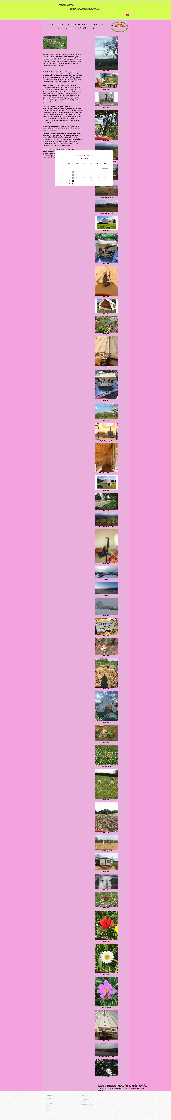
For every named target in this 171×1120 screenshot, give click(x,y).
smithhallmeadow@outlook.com (89, 1104)
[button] (127, 14)
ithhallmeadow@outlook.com (86, 9)
